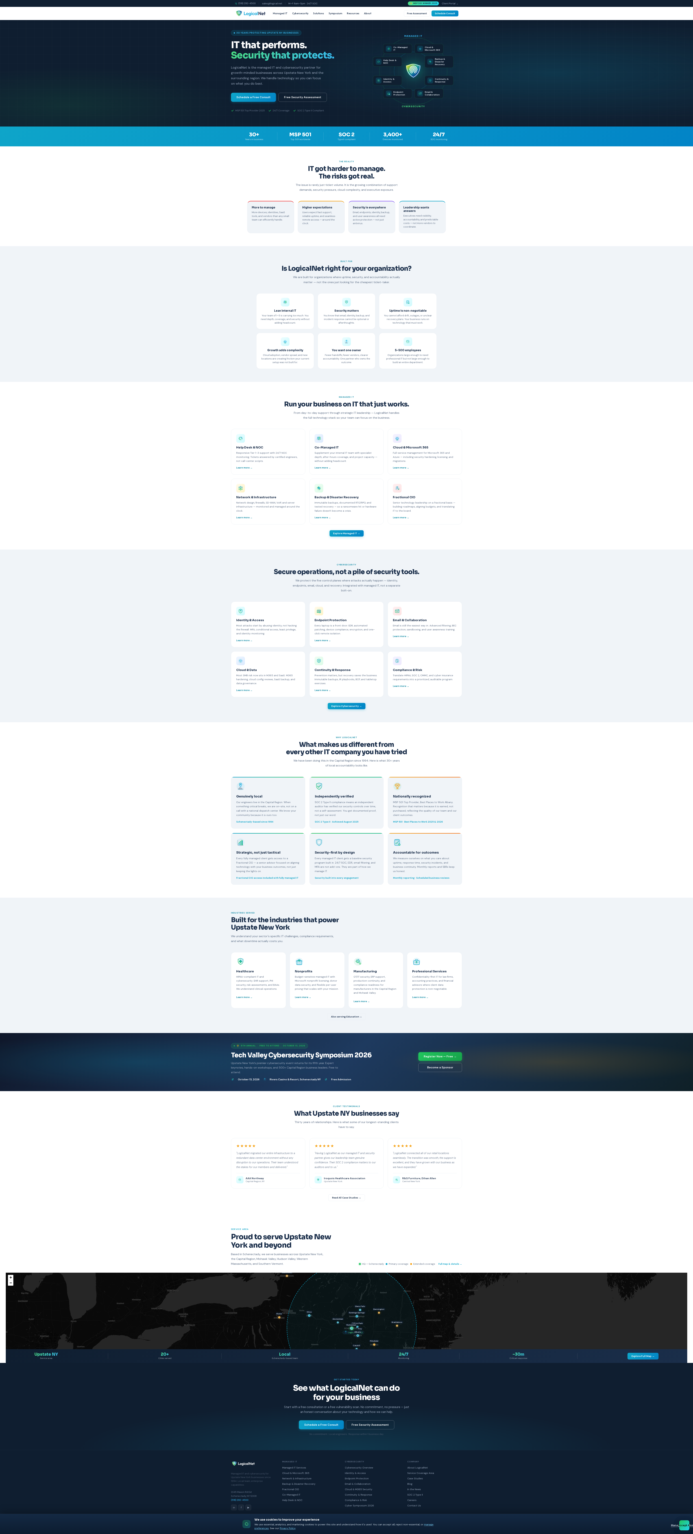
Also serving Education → (346, 1016)
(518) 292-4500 (247, 3)
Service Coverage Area (420, 1473)
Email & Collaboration (358, 1483)
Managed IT (280, 13)
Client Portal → (450, 3)
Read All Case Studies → (346, 1197)
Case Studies (415, 1478)
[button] (358, 1335)
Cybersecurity (300, 13)
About (367, 13)
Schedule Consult (445, 13)
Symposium (335, 13)
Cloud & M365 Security (358, 1489)
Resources (353, 13)
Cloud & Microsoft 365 (295, 1473)
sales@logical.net (272, 3)
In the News (414, 1489)
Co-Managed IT (291, 1494)
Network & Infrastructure (296, 1478)
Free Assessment (417, 13)
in (234, 1507)
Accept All (684, 1525)
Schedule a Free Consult (253, 97)
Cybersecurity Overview (359, 1467)
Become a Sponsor (440, 1067)
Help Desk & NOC (292, 1500)
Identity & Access (355, 1473)
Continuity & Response (358, 1494)
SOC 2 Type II (415, 1494)
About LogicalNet (417, 1467)
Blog (409, 1483)
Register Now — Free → (440, 1056)
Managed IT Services (294, 1467)
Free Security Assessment (302, 97)
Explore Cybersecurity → (346, 706)
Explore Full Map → (643, 1356)
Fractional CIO (290, 1489)
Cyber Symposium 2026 (359, 1505)
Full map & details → (450, 1263)
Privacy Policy (287, 1528)
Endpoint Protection (357, 1478)
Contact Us (414, 1505)
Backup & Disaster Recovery (298, 1483)
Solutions (318, 13)
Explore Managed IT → (346, 533)
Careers (412, 1500)
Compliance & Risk (356, 1500)
